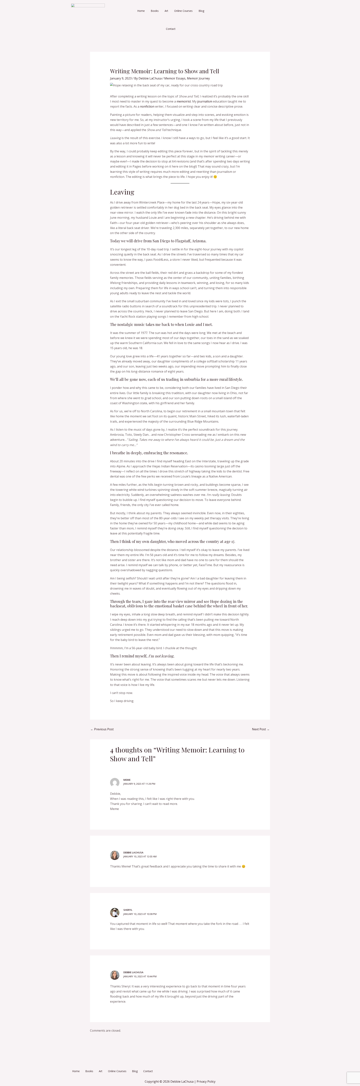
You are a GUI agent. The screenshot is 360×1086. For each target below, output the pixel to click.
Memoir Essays (174, 78)
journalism (204, 101)
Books (155, 11)
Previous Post (102, 729)
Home (141, 11)
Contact (171, 29)
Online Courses (183, 11)
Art (166, 11)
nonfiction (147, 106)
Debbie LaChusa (133, 852)
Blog (201, 11)
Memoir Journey (198, 78)
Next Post (261, 729)
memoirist (184, 101)
